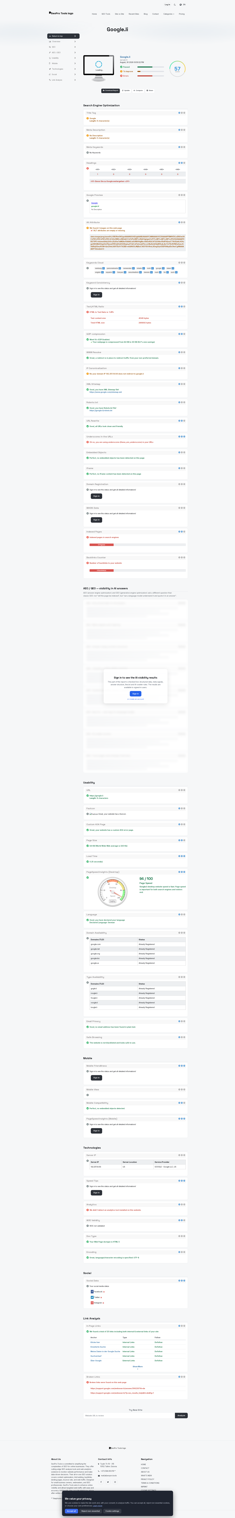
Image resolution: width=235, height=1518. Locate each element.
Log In (167, 4)
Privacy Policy (147, 1479)
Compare (139, 90)
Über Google (96, 1361)
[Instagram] (115, 1482)
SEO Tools (106, 14)
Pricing (182, 14)
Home (94, 14)
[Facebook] (101, 1482)
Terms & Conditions (150, 1483)
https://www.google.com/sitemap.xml (106, 392)
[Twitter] (108, 1482)
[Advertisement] (135, 44)
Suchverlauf (96, 1356)
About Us (145, 1472)
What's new (146, 1476)
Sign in (96, 294)
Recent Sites (134, 14)
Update (127, 90)
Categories (168, 14)
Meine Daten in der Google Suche (105, 1351)
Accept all (71, 1511)
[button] (174, 4)
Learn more (97, 1506)
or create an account (135, 699)
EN (183, 4)
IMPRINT (144, 1487)
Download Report (111, 90)
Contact (155, 14)
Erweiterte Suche (98, 1347)
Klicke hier (95, 1342)
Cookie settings (148, 1490)
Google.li (125, 56)
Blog (146, 14)
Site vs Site (119, 14)
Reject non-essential (91, 1511)
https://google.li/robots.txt (101, 410)
